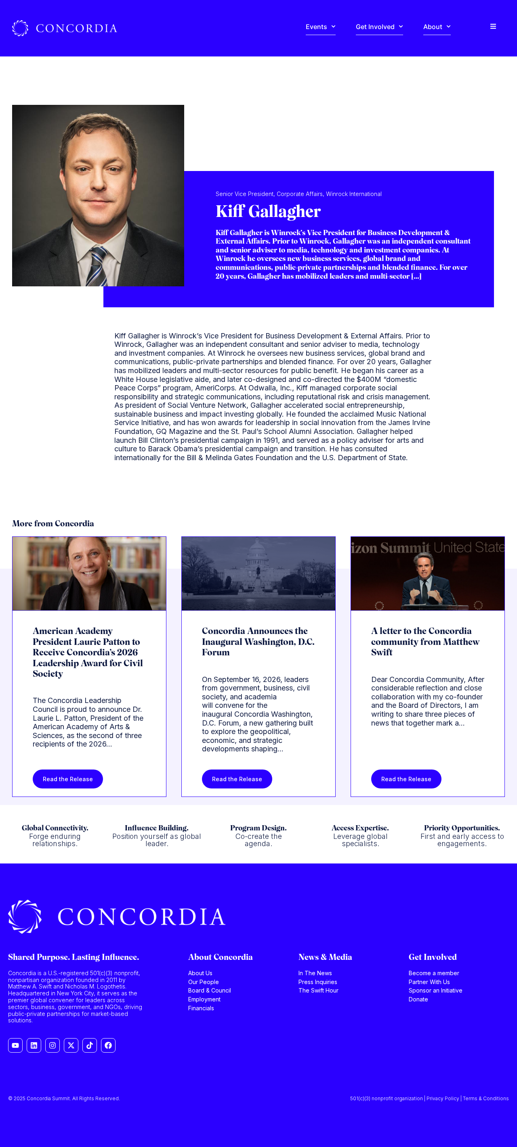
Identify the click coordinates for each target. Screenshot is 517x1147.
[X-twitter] (71, 1045)
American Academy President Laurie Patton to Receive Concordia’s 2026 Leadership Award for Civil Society (88, 653)
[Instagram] (52, 1045)
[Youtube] (15, 1045)
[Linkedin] (34, 1045)
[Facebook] (108, 1045)
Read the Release (68, 779)
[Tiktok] (89, 1045)
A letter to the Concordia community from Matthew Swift (425, 642)
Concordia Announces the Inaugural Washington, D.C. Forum (258, 642)
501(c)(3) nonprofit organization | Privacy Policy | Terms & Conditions (429, 1098)
